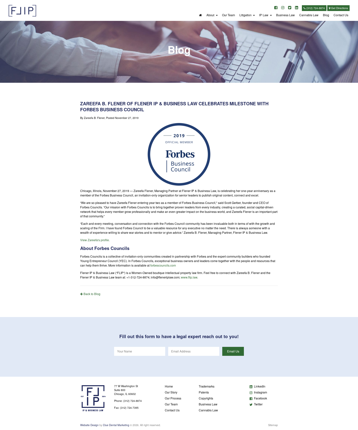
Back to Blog (91, 294)
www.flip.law (189, 277)
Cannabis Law (308, 15)
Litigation (245, 15)
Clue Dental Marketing (116, 425)
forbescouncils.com (163, 265)
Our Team (228, 15)
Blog (326, 15)
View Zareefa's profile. (95, 240)
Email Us (233, 351)
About (210, 15)
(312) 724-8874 (315, 8)
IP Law (263, 15)
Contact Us (341, 15)
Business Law (285, 15)
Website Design (89, 425)
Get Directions (339, 8)
